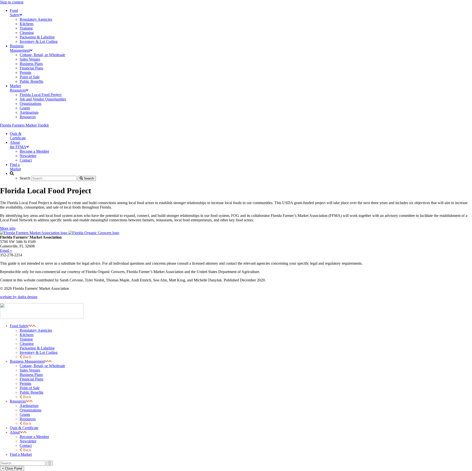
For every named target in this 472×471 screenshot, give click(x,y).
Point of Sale (30, 388)
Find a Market (21, 454)
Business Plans (31, 375)
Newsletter (28, 441)
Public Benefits (31, 392)
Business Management (27, 361)
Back (26, 357)
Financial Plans (31, 379)
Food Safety (19, 326)
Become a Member (34, 437)
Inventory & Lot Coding (39, 352)
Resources (18, 401)
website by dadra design (18, 297)
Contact (26, 445)
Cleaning (27, 343)
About (15, 432)
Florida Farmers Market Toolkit (24, 125)
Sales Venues (30, 370)
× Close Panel (12, 468)
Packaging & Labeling (37, 348)
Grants (25, 414)
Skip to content (11, 2)
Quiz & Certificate (24, 428)
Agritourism (29, 406)
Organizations (30, 410)
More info (7, 228)
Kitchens (26, 335)
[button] (30, 326)
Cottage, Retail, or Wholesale (42, 366)
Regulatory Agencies (36, 330)
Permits (25, 383)
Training (26, 339)
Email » (6, 250)
